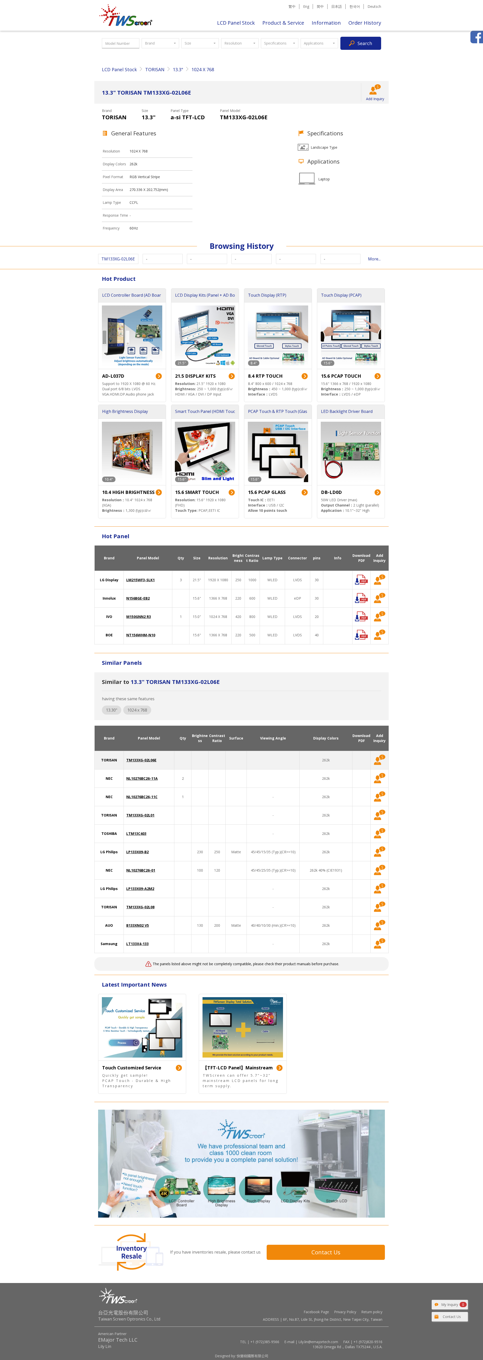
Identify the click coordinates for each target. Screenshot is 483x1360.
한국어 (354, 6)
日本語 (336, 6)
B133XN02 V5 (137, 925)
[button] (160, 43)
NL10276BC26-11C (141, 796)
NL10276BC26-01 (140, 870)
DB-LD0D (331, 492)
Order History (364, 22)
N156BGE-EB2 (138, 598)
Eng (306, 6)
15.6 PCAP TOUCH (341, 376)
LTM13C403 (136, 833)
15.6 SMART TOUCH (197, 492)
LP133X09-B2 (137, 851)
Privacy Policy (345, 1311)
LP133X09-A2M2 (140, 888)
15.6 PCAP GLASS (267, 492)
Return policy (371, 1311)
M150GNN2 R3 (138, 616)
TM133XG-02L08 (140, 907)
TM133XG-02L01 (140, 815)
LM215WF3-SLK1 (140, 579)
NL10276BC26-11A (142, 778)
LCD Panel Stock (236, 22)
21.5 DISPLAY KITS (195, 376)
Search (364, 43)
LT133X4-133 (137, 943)
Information (326, 22)
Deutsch (374, 6)
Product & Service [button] (283, 22)
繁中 (292, 6)
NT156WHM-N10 (140, 635)
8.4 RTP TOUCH (265, 376)
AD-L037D (113, 376)
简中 (320, 6)
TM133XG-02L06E (141, 760)
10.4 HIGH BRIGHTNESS (128, 492)
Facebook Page (316, 1311)
